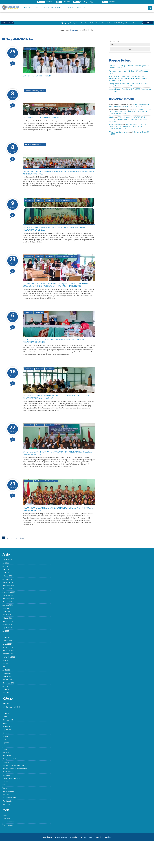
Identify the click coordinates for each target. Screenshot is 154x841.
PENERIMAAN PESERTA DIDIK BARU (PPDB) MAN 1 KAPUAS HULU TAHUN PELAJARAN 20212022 (130, 112)
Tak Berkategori (51, 481)
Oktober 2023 (8, 625)
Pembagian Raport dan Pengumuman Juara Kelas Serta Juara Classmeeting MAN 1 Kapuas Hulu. (57, 397)
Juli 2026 (6, 563)
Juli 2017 (6, 693)
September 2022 (9, 657)
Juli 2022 (6, 660)
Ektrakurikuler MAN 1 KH (11, 707)
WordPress (87, 837)
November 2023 (8, 621)
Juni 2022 (6, 663)
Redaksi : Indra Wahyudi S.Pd (35, 91)
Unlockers (6, 804)
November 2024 (9, 599)
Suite (4, 785)
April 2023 (6, 637)
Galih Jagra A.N (8, 720)
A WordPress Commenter (118, 132)
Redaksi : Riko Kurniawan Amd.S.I (15, 769)
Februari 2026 (7, 576)
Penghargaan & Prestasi (11, 759)
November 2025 (8, 586)
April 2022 (6, 670)
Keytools (6, 743)
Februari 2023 (7, 641)
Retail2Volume (8, 772)
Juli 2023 (6, 631)
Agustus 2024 (8, 605)
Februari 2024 (8, 618)
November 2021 (8, 683)
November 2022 (8, 650)
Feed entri (6, 819)
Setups (5, 782)
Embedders (7, 710)
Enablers (6, 713)
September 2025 (9, 592)
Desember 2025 (8, 582)
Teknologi (6, 794)
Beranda (73, 30)
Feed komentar (8, 822)
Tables (5, 788)
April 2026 (6, 573)
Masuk (5, 815)
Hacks (5, 723)
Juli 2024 (6, 608)
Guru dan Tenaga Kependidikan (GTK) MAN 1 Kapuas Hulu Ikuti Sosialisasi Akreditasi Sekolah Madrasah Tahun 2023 (56, 285)
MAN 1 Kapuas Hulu (63, 837)
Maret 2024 (7, 615)
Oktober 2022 (8, 654)
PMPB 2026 (27, 8)
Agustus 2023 (8, 628)
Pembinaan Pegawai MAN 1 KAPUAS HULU (44, 118)
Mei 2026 (6, 569)
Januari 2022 (7, 680)
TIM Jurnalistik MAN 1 (10, 798)
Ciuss (109, 837)
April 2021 (6, 689)
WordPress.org (8, 825)
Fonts (5, 717)
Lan (4, 746)
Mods (5, 749)
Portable (6, 762)
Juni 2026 (6, 566)
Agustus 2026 (8, 560)
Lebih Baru (20, 538)
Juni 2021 (6, 686)
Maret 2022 (7, 673)
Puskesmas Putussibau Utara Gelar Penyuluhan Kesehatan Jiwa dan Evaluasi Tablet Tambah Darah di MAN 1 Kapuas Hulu (128, 78)
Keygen (5, 736)
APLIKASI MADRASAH (76, 8)
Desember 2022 (8, 647)
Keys (4, 739)
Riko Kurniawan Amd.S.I (11, 778)
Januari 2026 (7, 579)
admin (111, 117)
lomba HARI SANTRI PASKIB (37, 76)
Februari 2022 (7, 676)
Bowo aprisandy (115, 125)
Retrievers (6, 775)
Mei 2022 (6, 667)
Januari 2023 (7, 644)
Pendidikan (49, 200)
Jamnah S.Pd (7, 726)
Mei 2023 (6, 634)
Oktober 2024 (8, 602)
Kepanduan (29, 200)
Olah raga (6, 752)
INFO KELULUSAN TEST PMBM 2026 (50, 8)
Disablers (6, 704)
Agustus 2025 (7, 595)
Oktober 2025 (7, 589)
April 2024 (6, 612)
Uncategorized (30, 49)
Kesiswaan (39, 200)
